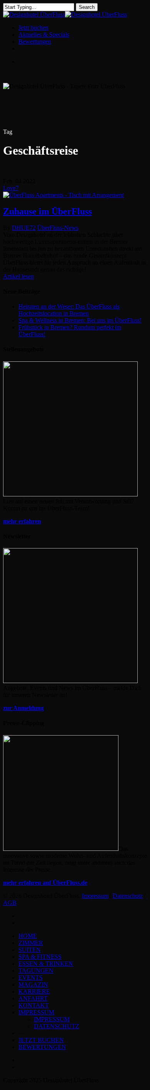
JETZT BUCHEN (41, 1040)
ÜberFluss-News (57, 227)
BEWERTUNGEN (42, 1047)
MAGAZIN (33, 984)
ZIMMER (30, 943)
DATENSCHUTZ (56, 1026)
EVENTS (30, 977)
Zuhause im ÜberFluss (47, 211)
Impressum (95, 896)
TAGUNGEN (35, 970)
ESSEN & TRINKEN (45, 963)
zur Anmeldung (23, 708)
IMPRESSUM (36, 1012)
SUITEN (29, 950)
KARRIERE (34, 991)
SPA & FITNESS (40, 956)
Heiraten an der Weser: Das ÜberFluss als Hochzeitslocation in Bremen (69, 310)
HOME (27, 936)
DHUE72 (24, 227)
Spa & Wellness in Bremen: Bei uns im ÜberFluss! (80, 320)
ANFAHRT (33, 998)
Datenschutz (128, 896)
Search (87, 7)
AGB (10, 902)
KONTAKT (33, 1005)
